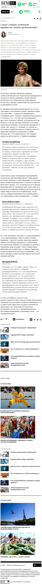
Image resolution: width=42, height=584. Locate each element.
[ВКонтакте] (34, 18)
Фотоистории (6, 384)
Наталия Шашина (13, 34)
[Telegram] (37, 18)
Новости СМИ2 (5, 378)
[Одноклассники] (40, 18)
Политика (4, 21)
